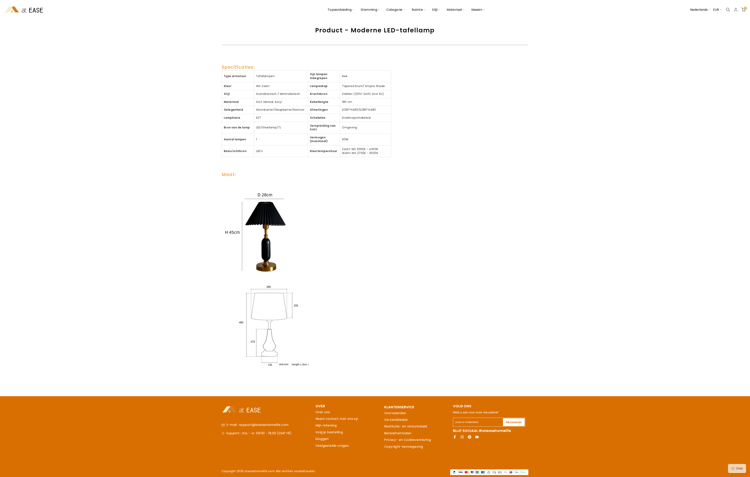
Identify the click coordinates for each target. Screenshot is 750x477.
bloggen (322, 439)
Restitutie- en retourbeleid (405, 426)
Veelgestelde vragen (332, 445)
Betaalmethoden (398, 433)
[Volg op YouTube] (477, 437)
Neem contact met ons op (336, 418)
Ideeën (476, 9)
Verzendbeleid (395, 419)
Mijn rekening (326, 425)
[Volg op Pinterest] (469, 437)
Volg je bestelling (329, 432)
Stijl (435, 9)
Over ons (322, 412)
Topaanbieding (340, 9)
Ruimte (417, 9)
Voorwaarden (395, 413)
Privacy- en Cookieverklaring (407, 440)
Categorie (394, 9)
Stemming (369, 9)
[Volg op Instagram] (462, 437)
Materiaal (454, 9)
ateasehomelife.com (260, 471)
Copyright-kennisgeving (403, 446)
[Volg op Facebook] (454, 437)
